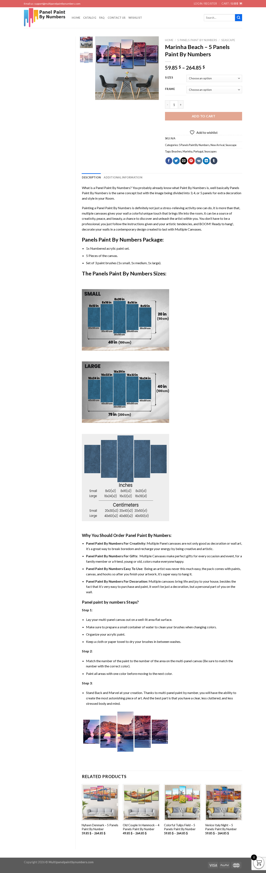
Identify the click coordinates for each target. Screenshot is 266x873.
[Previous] (102, 68)
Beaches (177, 151)
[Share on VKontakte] (198, 160)
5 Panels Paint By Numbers (197, 40)
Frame (170, 89)
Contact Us (117, 17)
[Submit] (238, 17)
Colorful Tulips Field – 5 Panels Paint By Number (180, 827)
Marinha (187, 151)
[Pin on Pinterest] (191, 160)
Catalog (89, 17)
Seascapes (210, 151)
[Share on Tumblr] (214, 160)
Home (76, 17)
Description (91, 177)
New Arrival (217, 145)
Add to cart (203, 116)
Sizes (169, 77)
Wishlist (135, 17)
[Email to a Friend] (183, 160)
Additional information (123, 177)
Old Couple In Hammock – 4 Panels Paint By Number (141, 827)
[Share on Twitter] (176, 160)
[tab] (91, 177)
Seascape (228, 40)
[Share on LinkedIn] (206, 160)
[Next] (152, 68)
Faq (102, 17)
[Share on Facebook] (168, 160)
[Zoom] (101, 95)
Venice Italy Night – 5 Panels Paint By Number (221, 827)
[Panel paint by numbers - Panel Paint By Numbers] (44, 17)
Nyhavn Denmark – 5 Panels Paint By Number (100, 827)
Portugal (198, 151)
